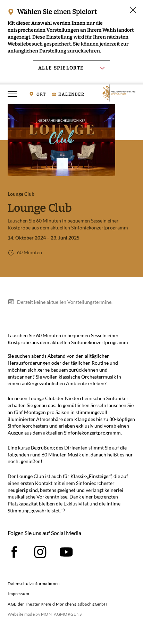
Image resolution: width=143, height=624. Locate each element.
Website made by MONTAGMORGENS (45, 614)
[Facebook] (14, 552)
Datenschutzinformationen (34, 583)
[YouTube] (66, 552)
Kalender (71, 94)
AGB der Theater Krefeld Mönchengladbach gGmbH (57, 604)
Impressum (18, 593)
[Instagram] (40, 552)
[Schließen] (133, 10)
